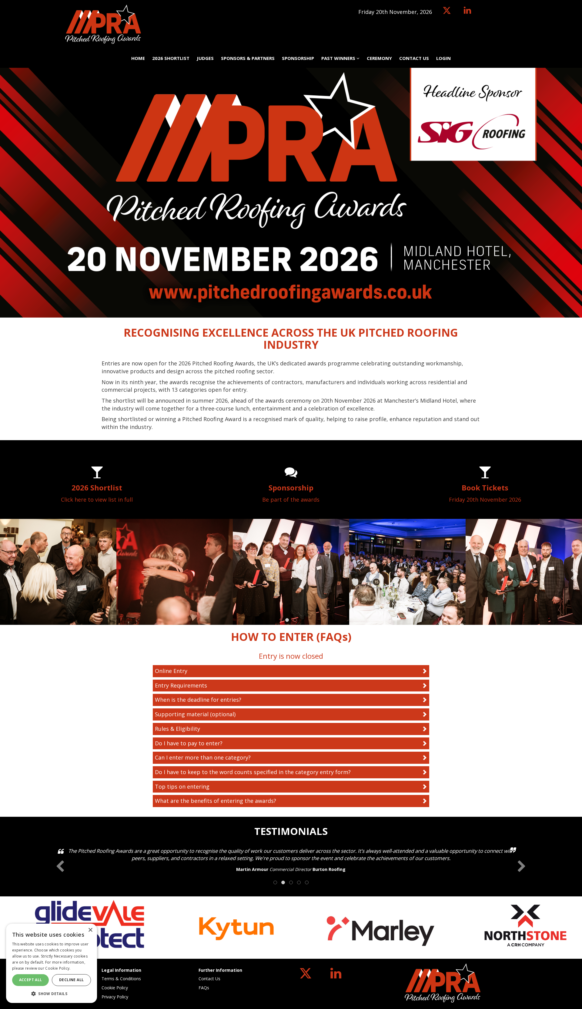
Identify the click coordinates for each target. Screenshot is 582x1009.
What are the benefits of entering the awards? (215, 800)
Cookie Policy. (57, 968)
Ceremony (379, 58)
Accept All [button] (30, 979)
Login (443, 58)
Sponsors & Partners (248, 58)
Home (138, 58)
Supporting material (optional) (195, 714)
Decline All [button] (71, 979)
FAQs (204, 988)
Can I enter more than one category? (203, 757)
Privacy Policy (115, 997)
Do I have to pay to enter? (188, 743)
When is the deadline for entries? (198, 699)
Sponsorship (298, 58)
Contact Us (414, 58)
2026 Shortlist (170, 58)
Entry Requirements (181, 685)
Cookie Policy (115, 988)
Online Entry (171, 670)
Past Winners (338, 58)
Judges (205, 58)
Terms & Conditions (121, 978)
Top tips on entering (182, 786)
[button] (51, 993)
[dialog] (51, 963)
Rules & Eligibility (177, 728)
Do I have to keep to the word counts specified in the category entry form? (253, 772)
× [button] (90, 930)
